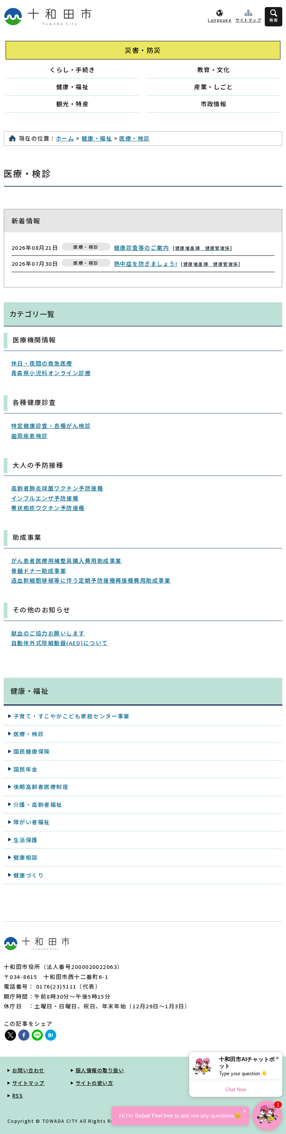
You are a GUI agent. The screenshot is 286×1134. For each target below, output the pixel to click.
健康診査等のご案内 (172, 247)
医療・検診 (134, 138)
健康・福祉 (72, 86)
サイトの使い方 (94, 1082)
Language (220, 20)
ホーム (65, 138)
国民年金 (25, 769)
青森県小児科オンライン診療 (51, 373)
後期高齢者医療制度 (41, 786)
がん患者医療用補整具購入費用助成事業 (66, 560)
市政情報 (214, 103)
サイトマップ (248, 20)
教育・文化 (213, 69)
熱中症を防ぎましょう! (176, 263)
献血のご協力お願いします (48, 633)
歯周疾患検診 (29, 435)
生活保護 (25, 840)
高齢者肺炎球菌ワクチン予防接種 (57, 488)
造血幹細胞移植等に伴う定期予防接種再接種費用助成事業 (91, 580)
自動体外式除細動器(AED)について (59, 643)
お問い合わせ (28, 1070)
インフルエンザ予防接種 (45, 498)
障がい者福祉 (31, 822)
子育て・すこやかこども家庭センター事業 (71, 716)
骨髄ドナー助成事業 (38, 570)
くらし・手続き (72, 69)
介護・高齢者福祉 (38, 804)
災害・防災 (143, 50)
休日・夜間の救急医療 (42, 363)
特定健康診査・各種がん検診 (51, 425)
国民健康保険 (31, 751)
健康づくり (28, 875)
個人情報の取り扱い (100, 1070)
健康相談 (25, 857)
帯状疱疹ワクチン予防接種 (48, 508)
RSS (17, 1095)
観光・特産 (72, 103)
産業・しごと (213, 86)
